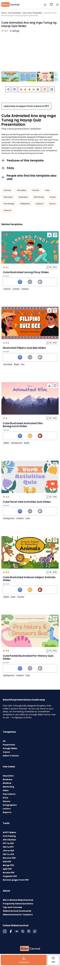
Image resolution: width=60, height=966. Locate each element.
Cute (47, 190)
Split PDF (7, 869)
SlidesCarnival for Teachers (18, 914)
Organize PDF (10, 876)
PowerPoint (9, 744)
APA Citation (9, 839)
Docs (5, 797)
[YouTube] (17, 931)
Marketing (8, 786)
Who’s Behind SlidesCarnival (18, 900)
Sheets (6, 801)
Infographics (10, 805)
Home (3, 13)
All (4, 741)
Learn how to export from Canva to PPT (26, 106)
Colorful (35, 190)
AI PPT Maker (9, 832)
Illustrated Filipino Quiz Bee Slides (24, 348)
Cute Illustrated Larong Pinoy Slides (26, 272)
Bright (16, 364)
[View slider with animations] (45, 89)
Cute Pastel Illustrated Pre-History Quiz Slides (28, 657)
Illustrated (23, 197)
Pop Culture (9, 794)
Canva (6, 752)
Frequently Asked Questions (18, 903)
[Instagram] (5, 931)
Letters (7, 808)
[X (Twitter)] (23, 931)
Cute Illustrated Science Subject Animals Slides (29, 578)
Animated (21, 190)
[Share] (8, 89)
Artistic (6, 443)
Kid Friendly (39, 197)
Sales (6, 790)
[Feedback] (14, 89)
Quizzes (39, 203)
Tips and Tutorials (12, 907)
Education (8, 197)
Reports (7, 812)
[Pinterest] (29, 931)
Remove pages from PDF (16, 879)
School (52, 203)
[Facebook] (11, 931)
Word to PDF (9, 858)
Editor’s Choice (11, 755)
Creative (25, 289)
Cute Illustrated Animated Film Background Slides (23, 424)
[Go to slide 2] (28, 77)
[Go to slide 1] (10, 77)
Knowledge (9, 203)
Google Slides (10, 748)
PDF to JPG (8, 854)
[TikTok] (35, 931)
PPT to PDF (8, 843)
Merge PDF (8, 865)
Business (7, 779)
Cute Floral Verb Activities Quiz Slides (27, 502)
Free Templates (14, 13)
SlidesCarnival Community (17, 911)
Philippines (25, 203)
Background (16, 443)
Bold (13, 597)
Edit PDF (7, 861)
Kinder (53, 197)
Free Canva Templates (32, 13)
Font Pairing (9, 836)
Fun (22, 364)
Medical (7, 783)
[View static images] (52, 89)
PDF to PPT (8, 847)
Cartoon (7, 289)
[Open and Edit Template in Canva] (20, 282)
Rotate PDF (9, 872)
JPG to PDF (8, 850)
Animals (7, 190)
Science (7, 210)
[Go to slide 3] (45, 77)
